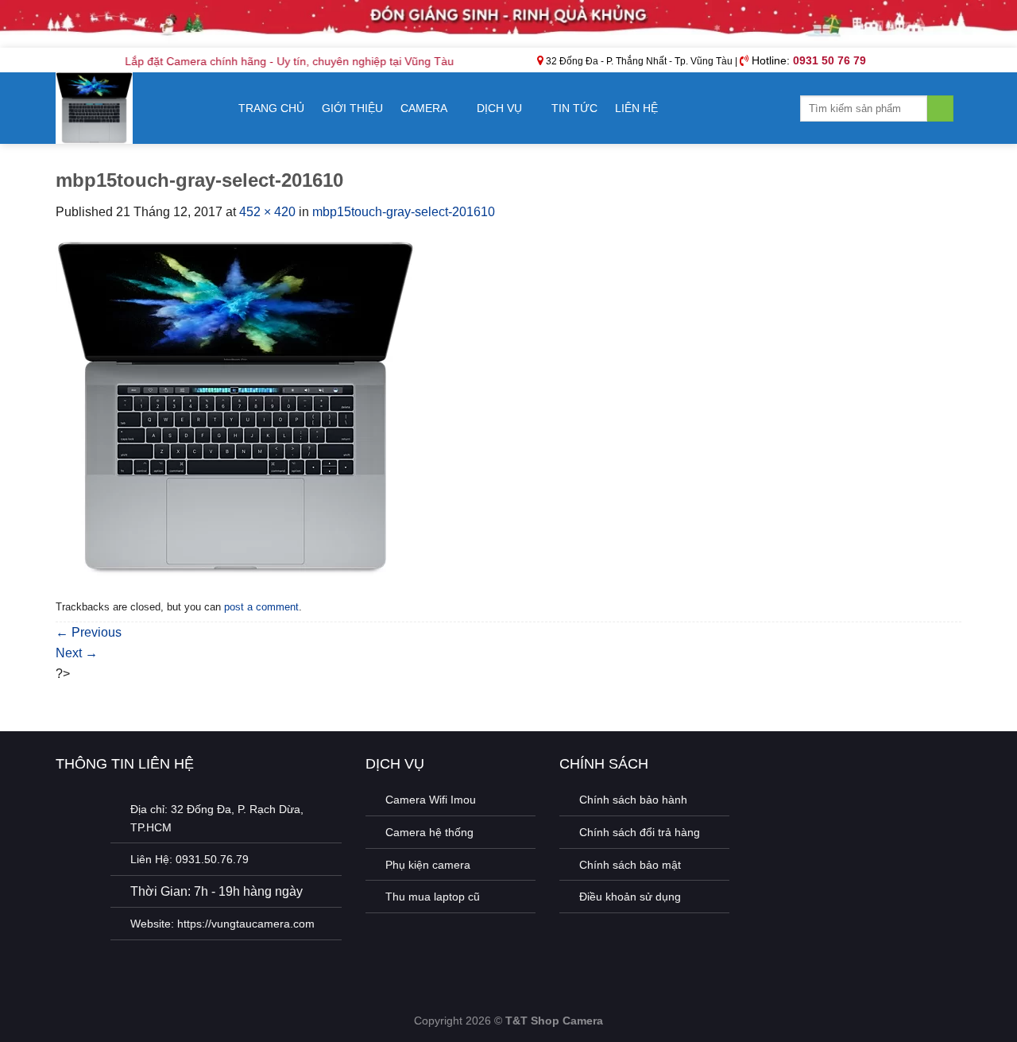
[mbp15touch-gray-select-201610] (235, 407)
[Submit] (940, 108)
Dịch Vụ (499, 108)
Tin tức (574, 108)
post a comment (261, 607)
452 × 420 (267, 212)
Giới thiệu (352, 108)
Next (77, 653)
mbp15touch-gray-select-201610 (403, 212)
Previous (89, 632)
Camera (423, 108)
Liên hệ (636, 108)
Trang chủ (271, 108)
